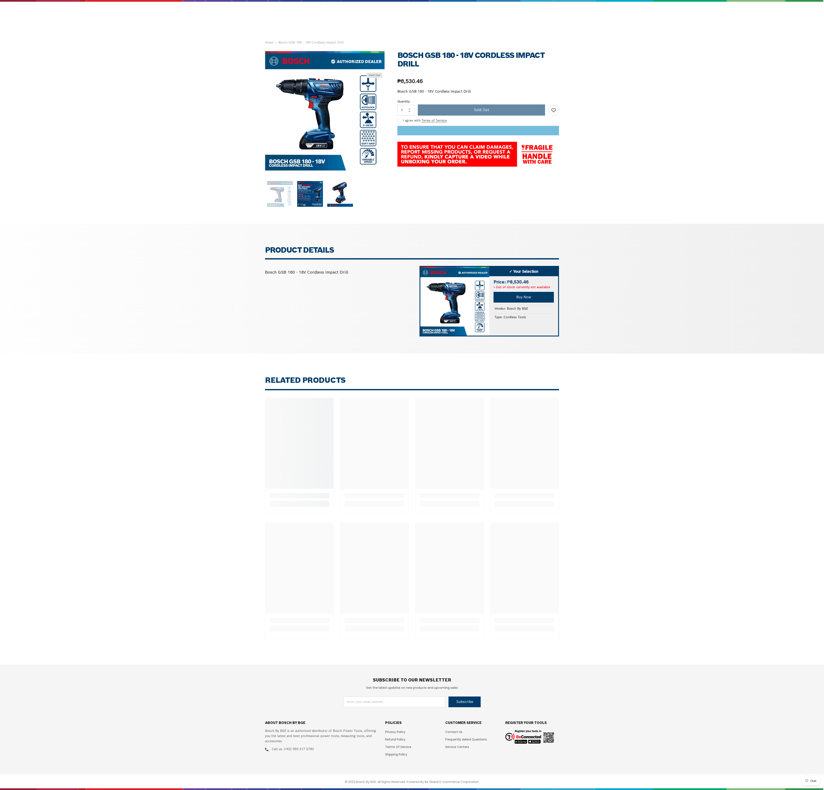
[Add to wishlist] (553, 110)
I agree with (412, 120)
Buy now (523, 297)
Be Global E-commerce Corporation (452, 782)
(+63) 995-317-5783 (299, 749)
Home (269, 42)
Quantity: (403, 101)
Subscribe (464, 702)
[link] (299, 495)
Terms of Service (434, 120)
